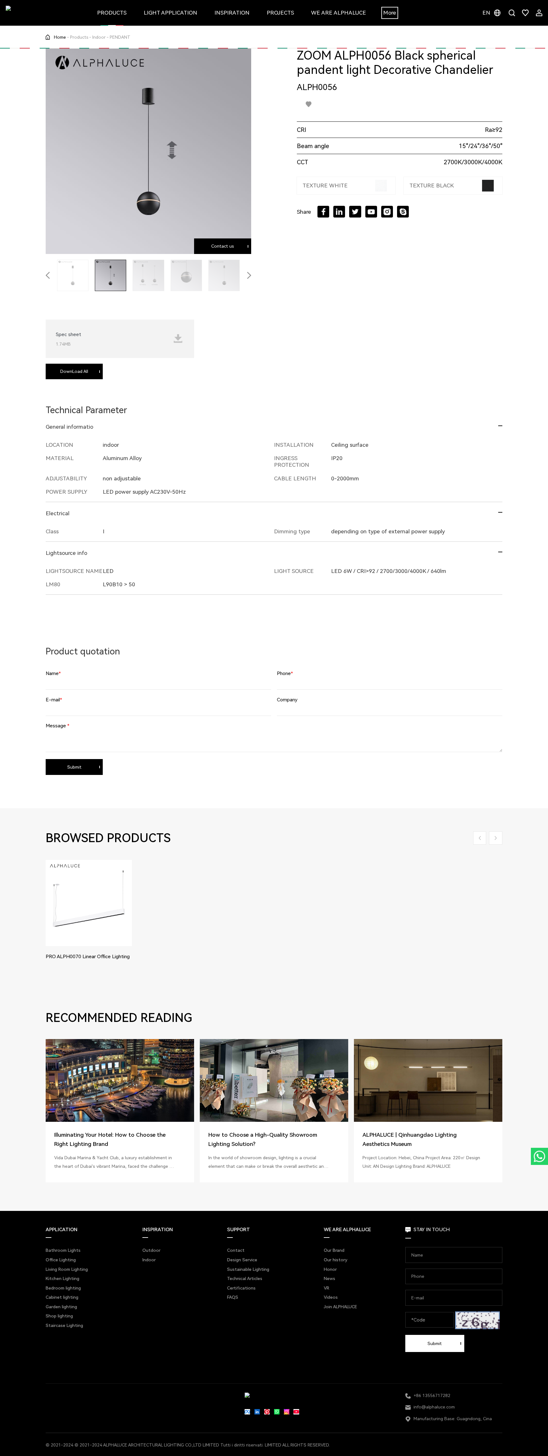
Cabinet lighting (62, 1297)
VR (326, 1287)
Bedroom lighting (63, 1287)
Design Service (242, 1259)
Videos (331, 1297)
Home (60, 37)
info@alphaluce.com (434, 1406)
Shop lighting (59, 1315)
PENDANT (120, 37)
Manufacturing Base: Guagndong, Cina (453, 1418)
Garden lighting (61, 1306)
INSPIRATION (232, 13)
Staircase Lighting (64, 1325)
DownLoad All (74, 371)
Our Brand (334, 1250)
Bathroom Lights (63, 1250)
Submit (74, 767)
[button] (48, 275)
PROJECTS (280, 13)
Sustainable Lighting (248, 1269)
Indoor (99, 37)
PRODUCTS (112, 13)
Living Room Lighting (67, 1269)
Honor (330, 1269)
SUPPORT (238, 1229)
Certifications (241, 1287)
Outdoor (151, 1250)
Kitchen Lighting (62, 1278)
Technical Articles (244, 1278)
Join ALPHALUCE (340, 1306)
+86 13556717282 (432, 1395)
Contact (236, 1250)
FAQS (232, 1297)
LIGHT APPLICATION (170, 13)
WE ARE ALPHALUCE (338, 13)
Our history (335, 1259)
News (329, 1278)
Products (79, 37)
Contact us (222, 246)
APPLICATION (61, 1229)
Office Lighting (61, 1259)
